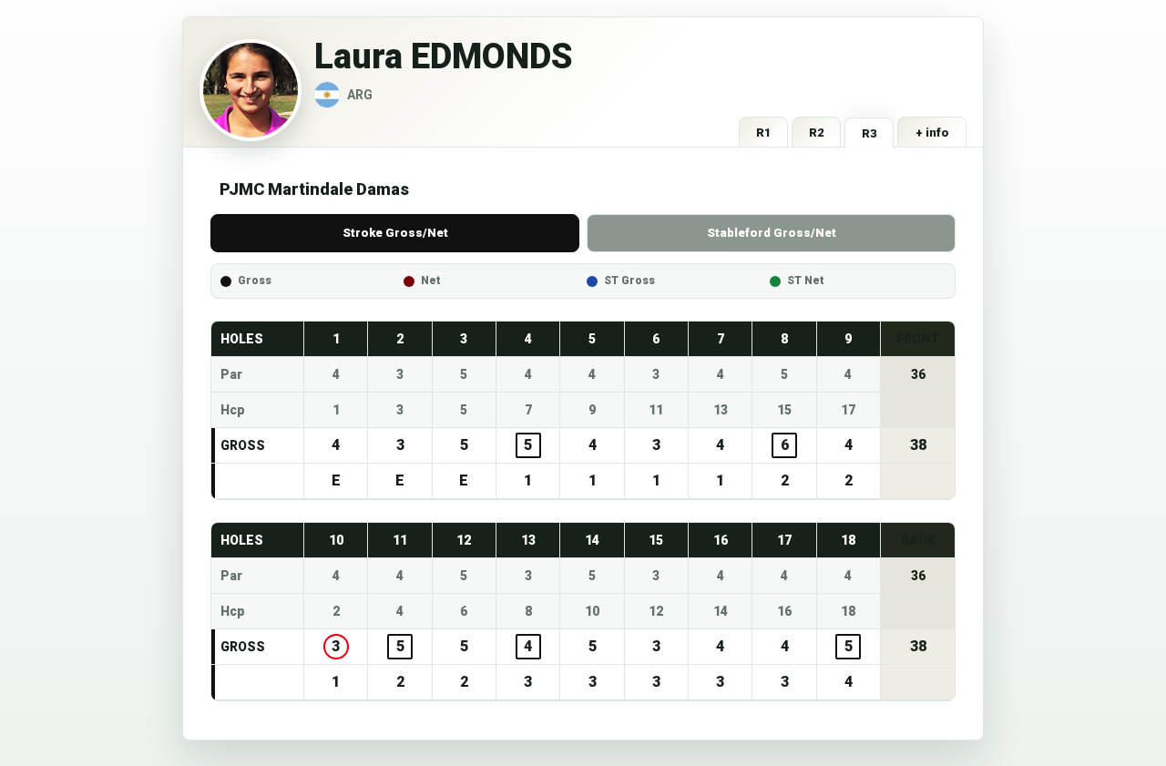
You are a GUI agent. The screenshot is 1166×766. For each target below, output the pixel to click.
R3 (869, 133)
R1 (764, 132)
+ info (932, 132)
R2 (816, 132)
